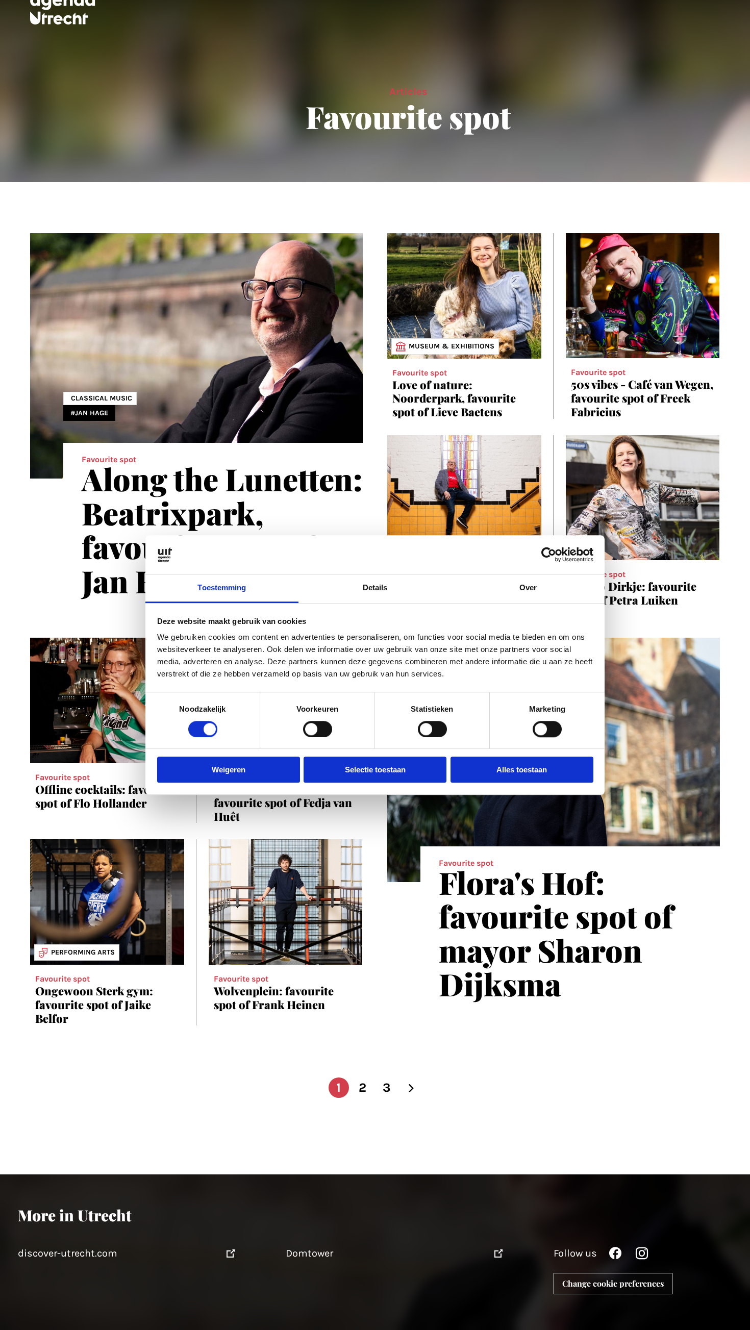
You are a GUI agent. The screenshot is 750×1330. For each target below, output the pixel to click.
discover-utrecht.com (67, 1253)
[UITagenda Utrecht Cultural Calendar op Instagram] (642, 1256)
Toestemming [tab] (221, 588)
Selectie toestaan (375, 770)
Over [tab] (528, 588)
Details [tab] (375, 588)
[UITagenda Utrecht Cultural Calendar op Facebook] (615, 1256)
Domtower (309, 1253)
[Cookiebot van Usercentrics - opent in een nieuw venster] (548, 554)
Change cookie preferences (613, 1283)
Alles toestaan (521, 770)
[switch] (317, 729)
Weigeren (228, 770)
